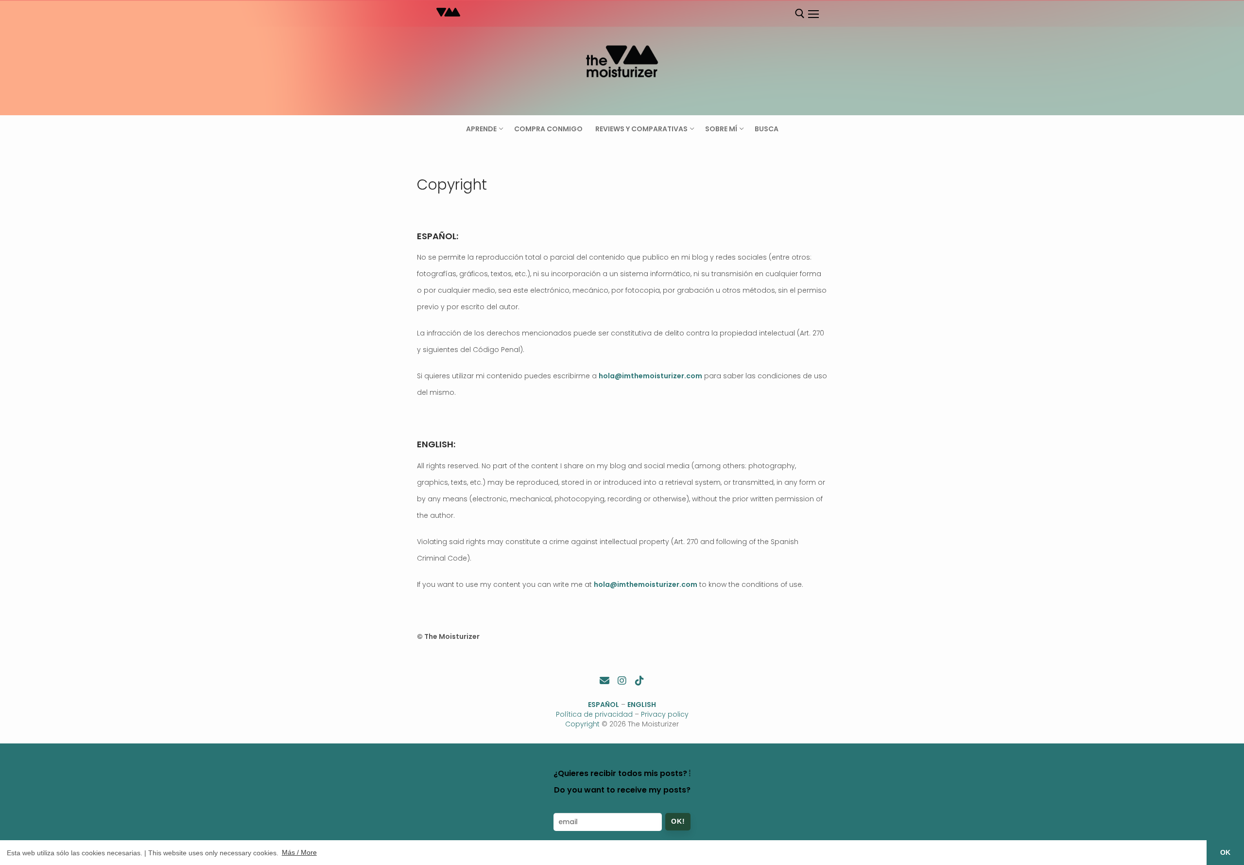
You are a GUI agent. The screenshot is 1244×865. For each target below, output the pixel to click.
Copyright (582, 724)
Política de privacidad (594, 714)
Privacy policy (665, 714)
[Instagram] (622, 680)
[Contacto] (604, 680)
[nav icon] (813, 14)
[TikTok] (639, 680)
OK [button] (1225, 852)
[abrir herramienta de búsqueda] (800, 13)
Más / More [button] (299, 852)
